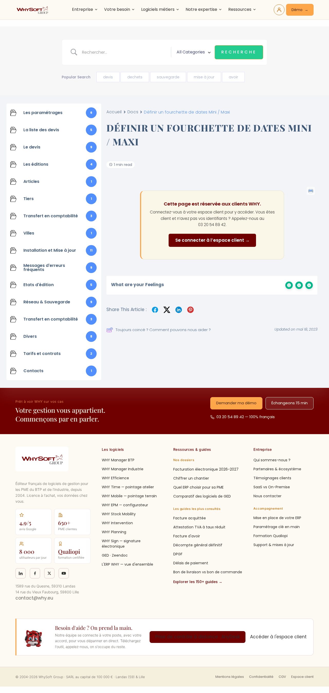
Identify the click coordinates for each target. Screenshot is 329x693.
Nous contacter (267, 496)
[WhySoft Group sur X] (49, 573)
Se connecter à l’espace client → (212, 240)
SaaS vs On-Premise (271, 487)
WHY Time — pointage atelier (128, 487)
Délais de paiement (190, 563)
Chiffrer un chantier (191, 478)
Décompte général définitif (197, 545)
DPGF (177, 554)
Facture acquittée (189, 518)
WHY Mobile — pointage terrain (129, 496)
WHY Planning (114, 532)
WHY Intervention (117, 523)
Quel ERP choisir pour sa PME (198, 487)
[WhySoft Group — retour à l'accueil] (33, 9)
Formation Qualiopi (270, 535)
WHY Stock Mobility (119, 514)
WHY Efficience (115, 478)
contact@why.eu (34, 598)
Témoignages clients (272, 478)
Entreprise (82, 9)
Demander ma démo (236, 403)
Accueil (114, 112)
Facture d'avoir (186, 536)
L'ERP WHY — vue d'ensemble (127, 564)
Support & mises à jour (273, 544)
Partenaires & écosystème (277, 469)
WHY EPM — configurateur (125, 505)
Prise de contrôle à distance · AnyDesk (197, 637)
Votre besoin (117, 9)
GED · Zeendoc (115, 555)
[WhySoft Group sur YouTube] (64, 573)
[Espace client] (279, 9)
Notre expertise (201, 9)
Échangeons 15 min (289, 403)
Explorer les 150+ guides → (197, 581)
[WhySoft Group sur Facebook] (35, 573)
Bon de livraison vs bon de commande (207, 572)
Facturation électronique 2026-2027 (206, 469)
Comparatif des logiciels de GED (202, 496)
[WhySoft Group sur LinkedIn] (20, 573)
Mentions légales (229, 676)
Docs (132, 112)
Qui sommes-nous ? (271, 460)
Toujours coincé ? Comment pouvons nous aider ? (163, 329)
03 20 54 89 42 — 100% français (245, 416)
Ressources (239, 9)
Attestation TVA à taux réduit (199, 527)
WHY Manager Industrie (122, 469)
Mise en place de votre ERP (277, 517)
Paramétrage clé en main (276, 526)
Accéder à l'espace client (278, 637)
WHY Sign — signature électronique (121, 543)
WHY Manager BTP (118, 460)
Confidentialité (261, 676)
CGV (282, 676)
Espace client (302, 676)
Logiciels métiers (158, 9)
